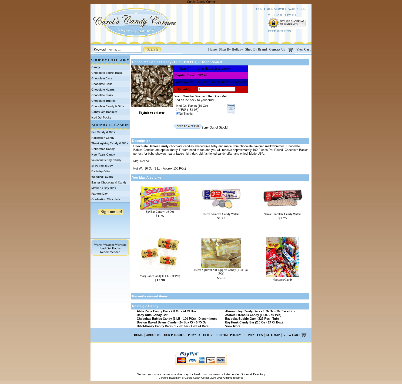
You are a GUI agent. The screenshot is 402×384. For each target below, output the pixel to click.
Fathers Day (99, 193)
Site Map (273, 335)
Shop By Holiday (231, 49)
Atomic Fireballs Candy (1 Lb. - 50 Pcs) (253, 315)
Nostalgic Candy (282, 279)
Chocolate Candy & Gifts (107, 106)
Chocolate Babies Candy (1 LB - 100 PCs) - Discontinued (177, 318)
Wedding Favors (102, 177)
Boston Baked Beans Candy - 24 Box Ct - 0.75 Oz (172, 322)
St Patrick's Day (102, 165)
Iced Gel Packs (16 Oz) (192, 106)
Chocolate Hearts (103, 89)
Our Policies (174, 335)
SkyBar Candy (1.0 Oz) (160, 211)
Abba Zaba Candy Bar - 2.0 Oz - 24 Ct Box (166, 311)
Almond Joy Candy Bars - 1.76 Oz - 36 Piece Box (260, 311)
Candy (95, 67)
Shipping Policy (228, 335)
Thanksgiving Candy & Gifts (109, 143)
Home (212, 49)
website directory (177, 374)
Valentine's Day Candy (106, 160)
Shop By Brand (256, 49)
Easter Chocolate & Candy (109, 182)
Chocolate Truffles (103, 100)
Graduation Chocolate (105, 199)
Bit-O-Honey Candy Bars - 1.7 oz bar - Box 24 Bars (172, 326)
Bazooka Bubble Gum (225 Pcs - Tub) (252, 318)
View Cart (303, 49)
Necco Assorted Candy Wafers (221, 214)
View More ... (234, 326)
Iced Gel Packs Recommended (110, 250)
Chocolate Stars (102, 95)
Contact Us (277, 49)
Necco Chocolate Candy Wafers (282, 214)
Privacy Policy (200, 335)
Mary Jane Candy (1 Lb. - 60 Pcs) (160, 276)
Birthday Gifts (100, 171)
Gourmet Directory (253, 374)
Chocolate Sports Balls (106, 73)
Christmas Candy (103, 149)
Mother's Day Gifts (103, 188)
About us (153, 335)
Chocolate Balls (101, 84)
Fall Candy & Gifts (103, 132)
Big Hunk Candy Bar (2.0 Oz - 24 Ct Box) (254, 322)
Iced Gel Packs (101, 117)
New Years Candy (103, 154)
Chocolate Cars (101, 78)
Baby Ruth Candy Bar (152, 315)
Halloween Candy (102, 137)
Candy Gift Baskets (104, 112)
